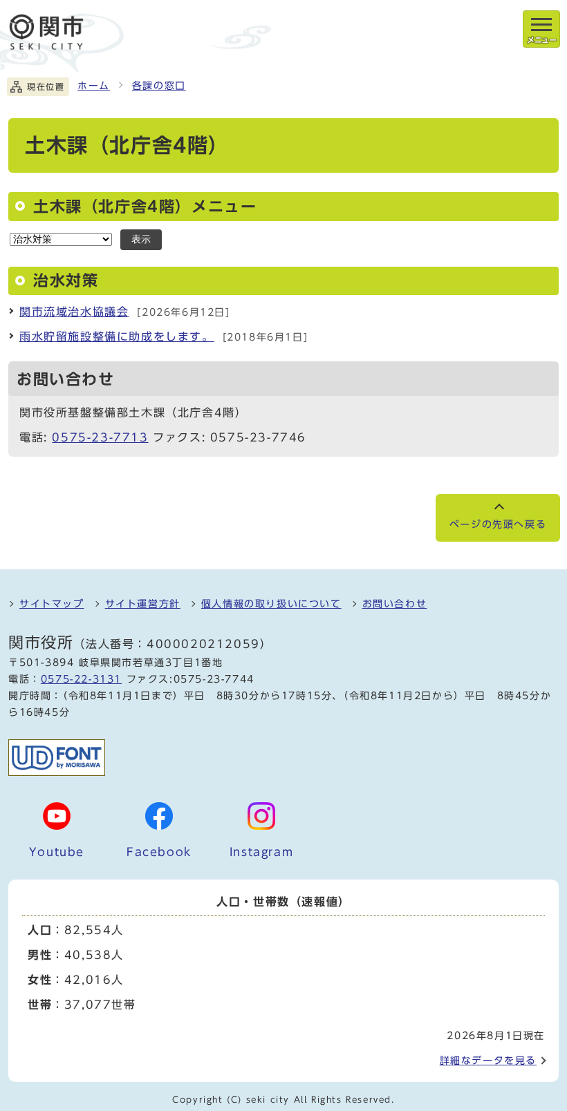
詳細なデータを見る (488, 1060)
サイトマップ (51, 604)
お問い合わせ (394, 604)
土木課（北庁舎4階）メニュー (145, 206)
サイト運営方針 (142, 604)
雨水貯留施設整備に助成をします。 (116, 336)
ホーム (93, 86)
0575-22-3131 (81, 679)
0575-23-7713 (100, 437)
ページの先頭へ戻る (497, 524)
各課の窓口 (159, 86)
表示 (141, 239)
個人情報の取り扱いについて (271, 604)
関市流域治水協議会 (74, 311)
